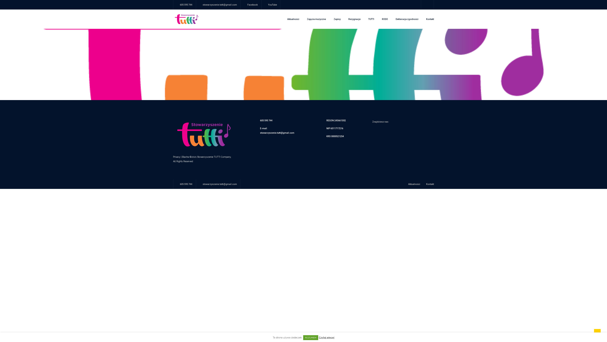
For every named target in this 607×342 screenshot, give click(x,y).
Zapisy (337, 19)
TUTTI (371, 19)
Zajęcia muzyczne (316, 19)
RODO (385, 19)
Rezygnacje (354, 19)
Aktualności (293, 19)
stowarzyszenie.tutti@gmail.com (220, 4)
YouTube (272, 4)
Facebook (252, 4)
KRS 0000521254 (335, 136)
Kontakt (430, 19)
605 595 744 (266, 120)
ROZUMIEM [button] (310, 337)
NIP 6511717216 (334, 128)
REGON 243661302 (336, 120)
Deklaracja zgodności (407, 19)
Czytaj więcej (326, 337)
